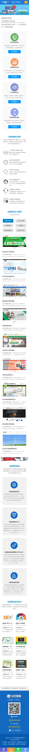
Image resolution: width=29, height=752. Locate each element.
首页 (3, 750)
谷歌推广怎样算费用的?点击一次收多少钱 (21, 623)
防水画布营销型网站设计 (9, 399)
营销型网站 (8, 225)
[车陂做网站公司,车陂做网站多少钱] (14, 9)
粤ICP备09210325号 (15, 739)
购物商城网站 (8, 230)
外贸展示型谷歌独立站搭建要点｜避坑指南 (7, 670)
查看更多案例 (8, 220)
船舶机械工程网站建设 (8, 301)
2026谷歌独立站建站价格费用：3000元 (21, 646)
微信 (18, 750)
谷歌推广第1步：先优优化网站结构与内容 (7, 623)
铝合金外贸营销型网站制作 (9, 448)
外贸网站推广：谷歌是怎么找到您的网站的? (7, 646)
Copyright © (8, 737)
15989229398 (14, 720)
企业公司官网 (21, 220)
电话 (11, 750)
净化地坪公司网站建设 (8, 350)
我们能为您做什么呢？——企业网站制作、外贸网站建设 (13, 26)
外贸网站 (21, 225)
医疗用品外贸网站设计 (8, 276)
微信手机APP (21, 230)
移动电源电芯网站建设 (8, 424)
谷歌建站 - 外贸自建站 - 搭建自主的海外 (21, 670)
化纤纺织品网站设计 (7, 375)
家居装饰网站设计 (7, 325)
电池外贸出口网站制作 (8, 251)
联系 (25, 750)
